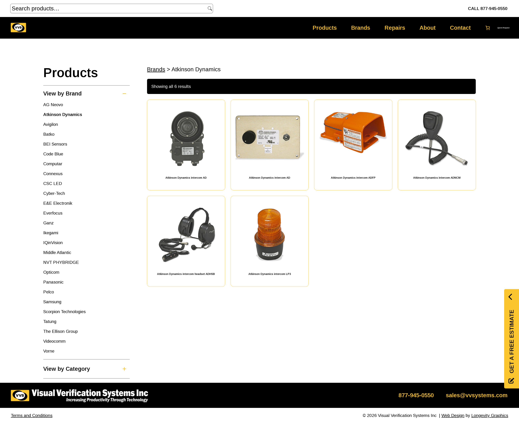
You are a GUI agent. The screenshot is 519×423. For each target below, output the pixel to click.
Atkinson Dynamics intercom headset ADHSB (186, 273)
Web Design (452, 415)
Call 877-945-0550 (488, 8)
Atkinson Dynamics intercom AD (186, 177)
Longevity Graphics (489, 415)
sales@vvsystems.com (477, 395)
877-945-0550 (416, 395)
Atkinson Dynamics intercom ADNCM (436, 177)
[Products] (81, 369)
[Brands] (81, 93)
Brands (156, 69)
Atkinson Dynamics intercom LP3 (269, 273)
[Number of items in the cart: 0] (495, 27)
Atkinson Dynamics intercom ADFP (353, 177)
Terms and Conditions (31, 415)
